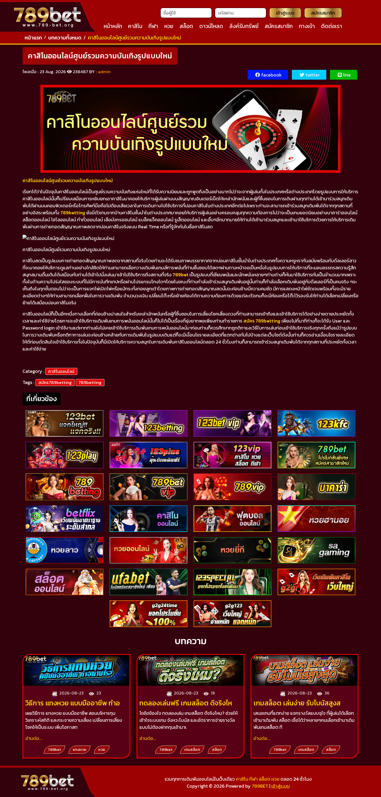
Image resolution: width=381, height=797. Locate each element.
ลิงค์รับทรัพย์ (244, 26)
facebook (271, 74)
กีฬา (153, 26)
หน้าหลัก (113, 26)
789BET (260, 785)
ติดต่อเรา (331, 26)
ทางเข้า (307, 26)
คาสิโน (135, 26)
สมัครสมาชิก (323, 12)
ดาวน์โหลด (211, 26)
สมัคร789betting (55, 382)
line (347, 74)
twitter (313, 74)
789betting (90, 382)
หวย (168, 26)
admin (104, 71)
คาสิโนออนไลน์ (61, 371)
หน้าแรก (33, 38)
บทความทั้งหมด (64, 38)
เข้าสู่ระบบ (285, 12)
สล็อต (186, 26)
